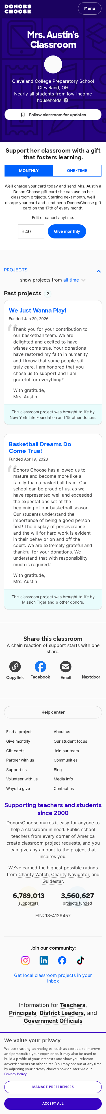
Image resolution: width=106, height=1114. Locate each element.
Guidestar (52, 881)
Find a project (19, 731)
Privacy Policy (15, 1073)
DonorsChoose (18, 9)
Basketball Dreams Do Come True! (40, 448)
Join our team (66, 750)
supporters (28, 898)
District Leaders (62, 1013)
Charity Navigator (70, 874)
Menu (89, 8)
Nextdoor (91, 677)
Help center (53, 712)
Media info (63, 778)
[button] (53, 114)
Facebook (40, 677)
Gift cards (15, 750)
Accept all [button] (53, 1103)
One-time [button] (77, 170)
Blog (58, 769)
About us (62, 731)
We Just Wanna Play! (37, 310)
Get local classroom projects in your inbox (53, 978)
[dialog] (53, 1073)
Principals (22, 1013)
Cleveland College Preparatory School (53, 81)
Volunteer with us (22, 778)
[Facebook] (62, 960)
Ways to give (18, 788)
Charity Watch (33, 874)
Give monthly (18, 741)
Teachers (72, 1005)
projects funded (77, 898)
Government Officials (53, 1020)
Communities (65, 760)
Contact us (64, 788)
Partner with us (20, 760)
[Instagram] (26, 960)
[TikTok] (81, 960)
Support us (16, 769)
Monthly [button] (29, 170)
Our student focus (70, 741)
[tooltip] (66, 100)
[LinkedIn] (44, 960)
